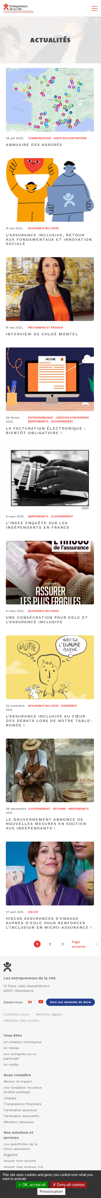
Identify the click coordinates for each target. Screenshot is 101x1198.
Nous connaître (17, 1075)
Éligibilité (11, 1155)
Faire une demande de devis (70, 1002)
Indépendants (38, 421)
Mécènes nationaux (19, 1122)
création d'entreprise (70, 138)
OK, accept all (33, 1185)
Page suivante (78, 944)
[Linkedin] (30, 1002)
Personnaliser (51, 1192)
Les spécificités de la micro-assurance (20, 1146)
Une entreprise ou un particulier (20, 1056)
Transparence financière (22, 1104)
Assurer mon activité (20, 1161)
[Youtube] (41, 1002)
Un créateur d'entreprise (23, 1042)
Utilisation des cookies (21, 1020)
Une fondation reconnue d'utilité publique (23, 1090)
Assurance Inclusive (43, 228)
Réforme (59, 808)
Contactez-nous (16, 1014)
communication (39, 138)
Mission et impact (18, 1081)
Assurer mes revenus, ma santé (23, 1169)
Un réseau (11, 1048)
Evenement (69, 705)
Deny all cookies (70, 1185)
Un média (11, 1064)
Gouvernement (62, 421)
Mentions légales (49, 1014)
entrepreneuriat (40, 417)
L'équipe (10, 1098)
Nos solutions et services (18, 1135)
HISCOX (33, 912)
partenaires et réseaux (45, 327)
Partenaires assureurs (20, 1110)
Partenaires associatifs (21, 1116)
